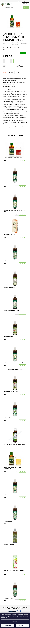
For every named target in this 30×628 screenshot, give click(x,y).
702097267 (4, 1)
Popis (4, 72)
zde (6, 617)
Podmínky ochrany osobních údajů (21, 607)
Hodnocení (18, 72)
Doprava (4, 607)
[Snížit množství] (18, 161)
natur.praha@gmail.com (24, 1)
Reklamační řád (20, 608)
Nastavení (15, 621)
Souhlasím (22, 625)
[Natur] (15, 4)
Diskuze (11, 72)
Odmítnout (7, 625)
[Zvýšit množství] (18, 159)
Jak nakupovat (10, 607)
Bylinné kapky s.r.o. (23, 43)
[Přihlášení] (24, 7)
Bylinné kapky (18, 65)
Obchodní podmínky (12, 608)
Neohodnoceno (15, 44)
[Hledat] (21, 7)
